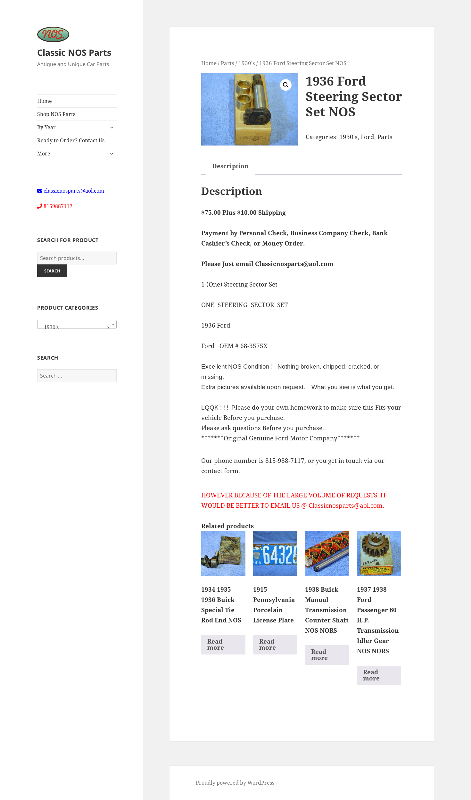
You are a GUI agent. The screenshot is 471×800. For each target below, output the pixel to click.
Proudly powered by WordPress (235, 782)
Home (44, 100)
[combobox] (77, 324)
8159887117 (58, 206)
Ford (367, 137)
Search (52, 271)
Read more (215, 644)
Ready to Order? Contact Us (70, 140)
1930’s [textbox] (75, 327)
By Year (46, 127)
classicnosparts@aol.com (74, 190)
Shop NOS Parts (56, 114)
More (43, 153)
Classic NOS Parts (74, 52)
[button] (286, 85)
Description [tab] (230, 166)
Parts (227, 63)
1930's (246, 63)
